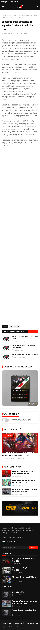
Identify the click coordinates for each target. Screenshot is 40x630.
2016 (11, 326)
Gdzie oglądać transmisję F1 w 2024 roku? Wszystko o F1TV (23, 481)
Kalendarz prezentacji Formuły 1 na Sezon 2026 (23, 569)
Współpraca (14, 2)
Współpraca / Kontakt (18, 623)
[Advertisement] (20, 236)
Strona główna (5, 2)
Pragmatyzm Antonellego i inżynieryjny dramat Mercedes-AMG (24, 491)
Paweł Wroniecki (9, 33)
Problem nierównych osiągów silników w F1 (24, 611)
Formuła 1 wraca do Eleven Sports (15, 455)
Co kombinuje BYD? (18, 592)
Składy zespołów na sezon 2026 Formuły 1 (25, 578)
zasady (15, 15)
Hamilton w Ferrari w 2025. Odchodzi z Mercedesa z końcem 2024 (24, 472)
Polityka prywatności (32, 623)
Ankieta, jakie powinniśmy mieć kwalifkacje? (25, 354)
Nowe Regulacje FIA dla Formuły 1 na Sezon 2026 (23, 560)
